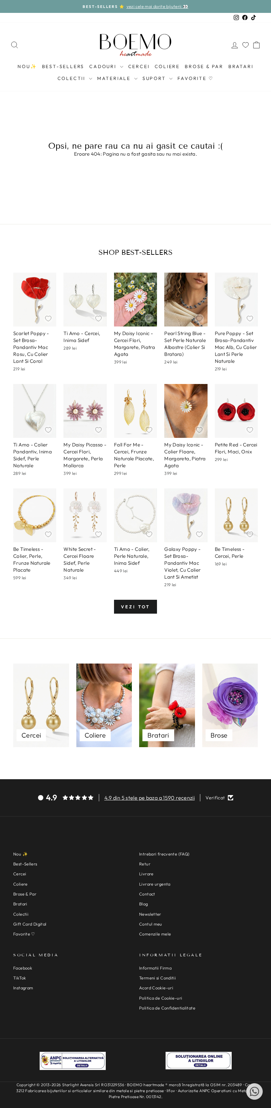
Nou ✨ (20, 854)
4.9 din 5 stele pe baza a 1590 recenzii (149, 797)
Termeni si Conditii (157, 977)
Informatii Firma (155, 968)
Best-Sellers (63, 66)
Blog (143, 903)
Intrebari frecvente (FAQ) (164, 854)
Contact (147, 894)
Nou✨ (27, 66)
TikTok (19, 977)
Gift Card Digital (29, 924)
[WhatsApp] (254, 1091)
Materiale (115, 78)
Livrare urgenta (155, 884)
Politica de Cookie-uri (160, 998)
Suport (155, 78)
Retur (144, 863)
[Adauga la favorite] (48, 318)
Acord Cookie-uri (156, 987)
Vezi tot (135, 606)
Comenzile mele (155, 933)
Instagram (23, 987)
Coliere (167, 66)
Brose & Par (204, 66)
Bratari (240, 66)
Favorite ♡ (195, 78)
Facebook (22, 968)
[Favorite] (245, 45)
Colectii (72, 78)
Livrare (146, 873)
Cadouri (103, 66)
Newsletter (150, 914)
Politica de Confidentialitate (167, 1008)
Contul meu (150, 924)
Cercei (139, 66)
